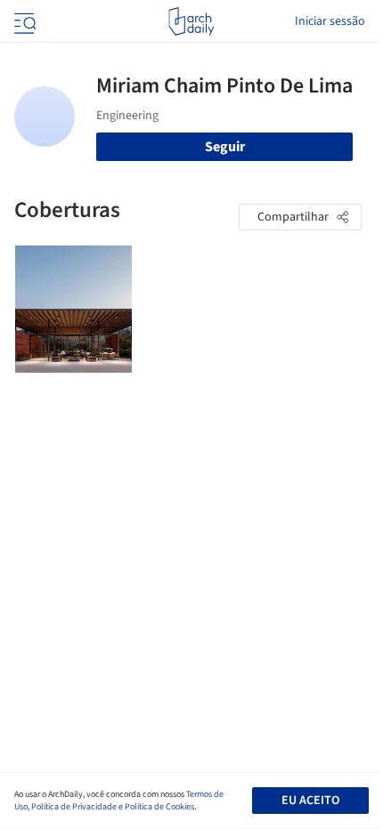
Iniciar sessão (330, 21)
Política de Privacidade (74, 807)
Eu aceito (310, 800)
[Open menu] (23, 21)
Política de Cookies (159, 807)
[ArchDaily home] (191, 21)
